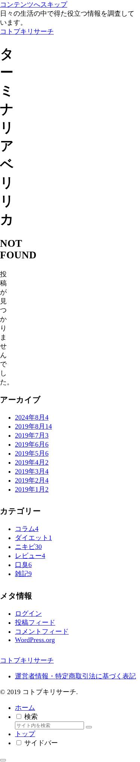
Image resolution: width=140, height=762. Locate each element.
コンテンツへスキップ (33, 4)
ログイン (28, 613)
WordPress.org (35, 640)
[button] (89, 727)
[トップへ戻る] (3, 760)
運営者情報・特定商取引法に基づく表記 (75, 676)
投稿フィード (35, 622)
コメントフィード (42, 631)
